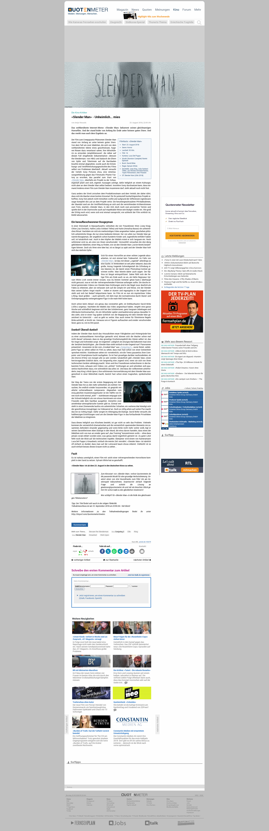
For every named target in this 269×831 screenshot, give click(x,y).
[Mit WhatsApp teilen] (114, 552)
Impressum (190, 812)
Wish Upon (104, 535)
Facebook (70, 809)
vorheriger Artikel (81, 559)
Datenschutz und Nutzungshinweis (192, 808)
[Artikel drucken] (132, 552)
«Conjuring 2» (126, 347)
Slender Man (79, 535)
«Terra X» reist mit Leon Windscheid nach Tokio (183, 260)
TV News (117, 816)
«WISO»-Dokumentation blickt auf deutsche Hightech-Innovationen (181, 263)
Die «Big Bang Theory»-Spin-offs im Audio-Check (183, 271)
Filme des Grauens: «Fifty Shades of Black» (181, 279)
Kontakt (189, 805)
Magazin (122, 10)
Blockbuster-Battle (172, 807)
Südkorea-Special (135, 22)
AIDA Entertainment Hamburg (185, 423)
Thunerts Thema (157, 22)
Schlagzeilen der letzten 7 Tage (176, 287)
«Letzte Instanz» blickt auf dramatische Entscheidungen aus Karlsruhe (180, 275)
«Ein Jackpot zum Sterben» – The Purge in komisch (181, 380)
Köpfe (108, 809)
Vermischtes (110, 803)
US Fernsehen (109, 816)
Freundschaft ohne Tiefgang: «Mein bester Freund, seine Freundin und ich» (179, 346)
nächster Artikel (141, 559)
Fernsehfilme (151, 816)
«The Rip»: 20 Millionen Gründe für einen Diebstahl (181, 363)
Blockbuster (142, 816)
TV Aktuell (80, 816)
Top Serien (196, 816)
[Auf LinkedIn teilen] (126, 552)
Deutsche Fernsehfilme (185, 816)
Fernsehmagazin (89, 816)
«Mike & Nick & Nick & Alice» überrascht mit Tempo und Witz (179, 352)
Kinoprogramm (172, 816)
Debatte (149, 801)
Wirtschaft (110, 805)
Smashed (93, 535)
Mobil (68, 805)
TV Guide (135, 816)
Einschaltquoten (126, 816)
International (111, 807)
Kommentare (80, 524)
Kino (176, 10)
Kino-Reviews (151, 805)
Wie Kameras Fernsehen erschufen (87, 22)
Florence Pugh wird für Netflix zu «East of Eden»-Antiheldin (183, 283)
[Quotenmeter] (88, 11)
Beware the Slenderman (98, 531)
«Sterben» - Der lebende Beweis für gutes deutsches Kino (182, 374)
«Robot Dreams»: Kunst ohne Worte (179, 369)
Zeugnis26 (116, 22)
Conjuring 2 (118, 531)
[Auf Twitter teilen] (108, 552)
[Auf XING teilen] (120, 552)
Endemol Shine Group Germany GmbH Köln (183, 394)
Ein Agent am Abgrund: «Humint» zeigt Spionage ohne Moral (181, 357)
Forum (186, 10)
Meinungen (162, 10)
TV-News (109, 801)
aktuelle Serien (161, 816)
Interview (89, 805)
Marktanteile (131, 803)
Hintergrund (90, 801)
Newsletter (70, 803)
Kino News (72, 816)
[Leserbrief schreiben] (142, 552)
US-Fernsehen (111, 811)
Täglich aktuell (131, 805)
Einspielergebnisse (173, 805)
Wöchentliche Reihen (133, 801)
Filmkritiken (100, 816)
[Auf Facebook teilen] (102, 552)
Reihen (89, 803)
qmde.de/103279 (145, 542)
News (135, 10)
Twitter (69, 811)
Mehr (197, 10)
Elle (129, 531)
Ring (136, 531)
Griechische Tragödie (182, 22)
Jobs (188, 803)
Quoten (147, 10)
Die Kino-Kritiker (172, 803)
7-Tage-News (71, 807)
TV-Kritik (149, 803)
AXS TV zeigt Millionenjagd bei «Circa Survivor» (182, 268)
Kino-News (170, 801)
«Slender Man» (77, 180)
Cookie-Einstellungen (193, 811)
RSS (68, 801)
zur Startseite (111, 559)
